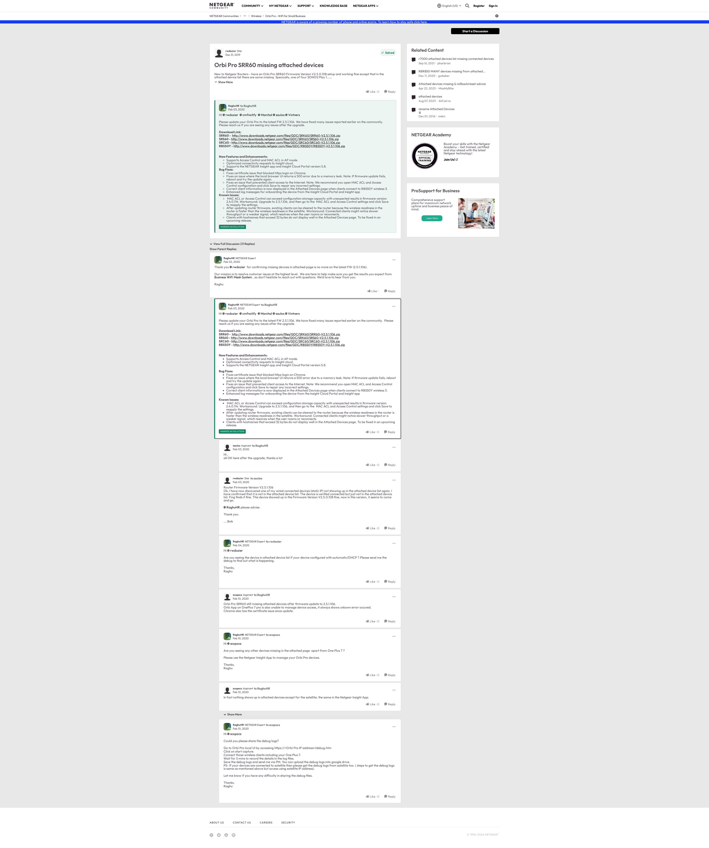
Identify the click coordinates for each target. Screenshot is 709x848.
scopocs (237, 595)
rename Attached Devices (436, 109)
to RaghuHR (248, 105)
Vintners (294, 115)
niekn (441, 116)
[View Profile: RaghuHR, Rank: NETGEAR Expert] (218, 260)
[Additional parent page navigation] (245, 15)
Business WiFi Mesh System (233, 277)
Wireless (256, 16)
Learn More (432, 218)
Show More (225, 82)
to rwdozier (274, 541)
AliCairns (445, 100)
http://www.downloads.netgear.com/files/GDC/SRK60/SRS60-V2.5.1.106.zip (285, 139)
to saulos (256, 478)
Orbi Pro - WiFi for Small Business (285, 16)
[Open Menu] (496, 15)
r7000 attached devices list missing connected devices (456, 59)
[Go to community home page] (222, 6)
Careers (266, 822)
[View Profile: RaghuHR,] (222, 107)
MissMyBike (446, 88)
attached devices (430, 96)
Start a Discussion (475, 31)
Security (288, 822)
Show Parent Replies (223, 248)
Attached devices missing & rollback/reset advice (452, 84)
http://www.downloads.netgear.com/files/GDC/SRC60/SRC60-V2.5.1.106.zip (286, 142)
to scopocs (273, 634)
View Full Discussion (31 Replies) (234, 244)
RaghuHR (233, 106)
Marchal (266, 115)
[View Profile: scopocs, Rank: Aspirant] (227, 596)
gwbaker (444, 75)
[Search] (467, 6)
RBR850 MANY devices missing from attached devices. (451, 71)
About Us (217, 822)
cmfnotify (249, 115)
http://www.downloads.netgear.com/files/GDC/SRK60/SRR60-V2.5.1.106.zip (286, 135)
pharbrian (444, 63)
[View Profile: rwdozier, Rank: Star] (219, 52)
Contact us (242, 822)
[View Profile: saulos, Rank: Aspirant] (227, 447)
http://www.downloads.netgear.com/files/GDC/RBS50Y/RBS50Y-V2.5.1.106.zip (289, 146)
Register (479, 6)
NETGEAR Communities (224, 16)
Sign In (493, 6)
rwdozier (230, 51)
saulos (280, 115)
